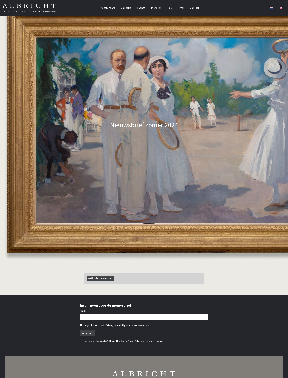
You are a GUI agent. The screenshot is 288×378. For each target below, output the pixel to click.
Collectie (126, 8)
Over (181, 8)
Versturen (87, 333)
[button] (271, 8)
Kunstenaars (107, 8)
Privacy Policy (134, 341)
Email (83, 310)
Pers (170, 8)
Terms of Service (152, 341)
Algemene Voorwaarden (135, 325)
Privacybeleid (113, 325)
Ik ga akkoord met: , (116, 325)
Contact (194, 8)
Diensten (156, 8)
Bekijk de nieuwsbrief (100, 278)
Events (141, 8)
